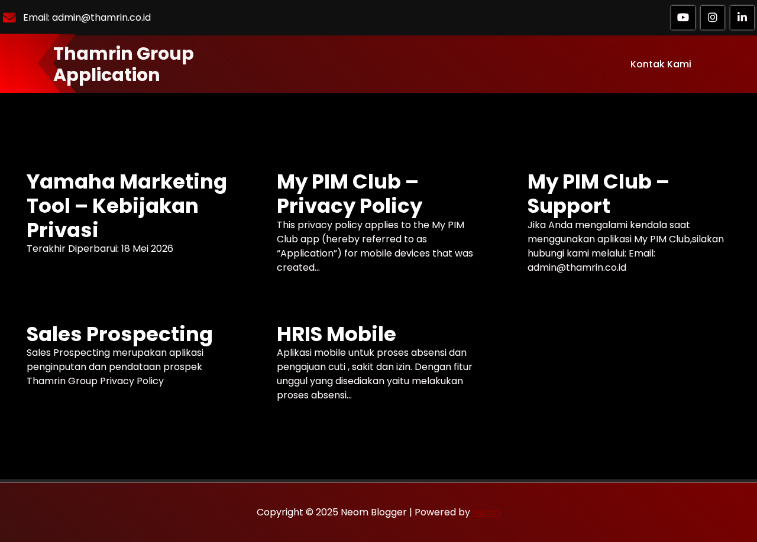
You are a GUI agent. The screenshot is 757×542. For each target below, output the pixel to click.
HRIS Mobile (336, 334)
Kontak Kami (660, 64)
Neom (486, 512)
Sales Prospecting (120, 334)
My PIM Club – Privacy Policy (349, 194)
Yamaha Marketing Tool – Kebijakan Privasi (127, 206)
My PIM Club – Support (598, 194)
